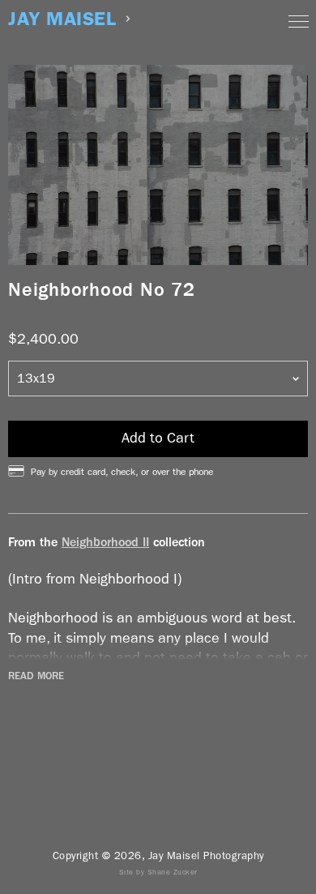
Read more (36, 675)
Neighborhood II (105, 542)
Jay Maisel (62, 19)
